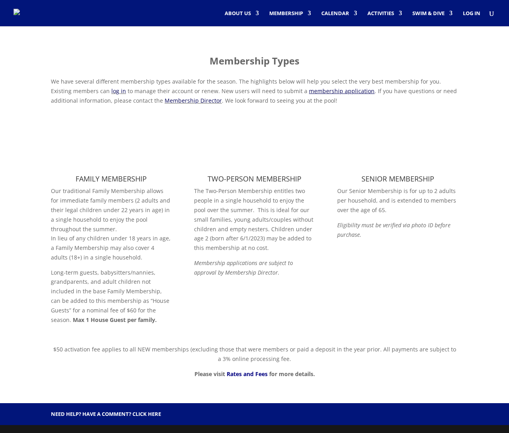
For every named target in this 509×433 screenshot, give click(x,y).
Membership (286, 13)
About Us (238, 13)
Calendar (335, 13)
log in (118, 91)
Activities (380, 13)
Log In (471, 13)
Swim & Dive (428, 13)
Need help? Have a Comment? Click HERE (106, 413)
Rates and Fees (247, 374)
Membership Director (193, 100)
